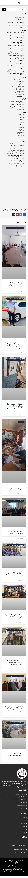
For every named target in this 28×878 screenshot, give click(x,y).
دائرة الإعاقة (20, 83)
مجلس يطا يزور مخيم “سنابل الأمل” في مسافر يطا (15, 573)
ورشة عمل (20, 19)
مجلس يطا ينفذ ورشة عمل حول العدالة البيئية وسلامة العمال (14, 616)
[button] (25, 2)
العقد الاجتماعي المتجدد (17, 102)
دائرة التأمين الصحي (18, 89)
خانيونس (21, 114)
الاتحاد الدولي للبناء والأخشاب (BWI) (14, 153)
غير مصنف (20, 15)
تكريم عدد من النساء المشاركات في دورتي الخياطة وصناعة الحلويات (15, 285)
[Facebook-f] (24, 214)
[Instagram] (13, 214)
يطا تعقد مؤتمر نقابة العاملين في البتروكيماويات (14, 754)
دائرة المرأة (20, 96)
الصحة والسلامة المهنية (17, 107)
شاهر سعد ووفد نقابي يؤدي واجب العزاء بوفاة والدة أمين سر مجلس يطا (14, 662)
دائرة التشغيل (19, 81)
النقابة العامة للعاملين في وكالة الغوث (14, 71)
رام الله (21, 117)
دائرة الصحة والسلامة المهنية (16, 79)
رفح (22, 138)
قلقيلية (21, 127)
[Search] (4, 9)
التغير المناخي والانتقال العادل (16, 101)
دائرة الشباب (20, 91)
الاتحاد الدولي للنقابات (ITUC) (16, 145)
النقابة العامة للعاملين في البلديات (15, 65)
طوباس (21, 129)
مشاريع (21, 20)
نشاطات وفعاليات (19, 24)
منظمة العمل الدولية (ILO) (16, 143)
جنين (21, 124)
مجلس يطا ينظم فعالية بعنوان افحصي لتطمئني (15, 532)
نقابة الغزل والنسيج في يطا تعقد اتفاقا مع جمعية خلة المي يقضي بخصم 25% (14, 709)
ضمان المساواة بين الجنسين (16, 106)
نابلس (21, 116)
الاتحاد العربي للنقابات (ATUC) (16, 150)
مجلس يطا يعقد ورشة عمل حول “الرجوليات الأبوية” (14, 488)
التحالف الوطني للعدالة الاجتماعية (15, 22)
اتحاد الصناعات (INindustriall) (16, 163)
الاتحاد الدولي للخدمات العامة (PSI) (15, 155)
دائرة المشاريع (19, 94)
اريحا (21, 130)
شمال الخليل (20, 132)
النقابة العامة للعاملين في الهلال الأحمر (14, 70)
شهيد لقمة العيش (19, 17)
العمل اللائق (20, 109)
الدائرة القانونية (19, 88)
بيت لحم (21, 120)
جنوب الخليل (20, 133)
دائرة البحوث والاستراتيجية (17, 92)
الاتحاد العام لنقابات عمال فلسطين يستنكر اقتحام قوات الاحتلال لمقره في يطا (15, 407)
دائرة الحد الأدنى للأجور (17, 86)
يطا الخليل (20, 135)
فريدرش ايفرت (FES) (18, 158)
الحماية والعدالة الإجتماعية (17, 104)
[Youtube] (17, 214)
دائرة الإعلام (20, 84)
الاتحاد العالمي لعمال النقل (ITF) (15, 152)
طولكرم (21, 125)
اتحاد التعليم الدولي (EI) (17, 156)
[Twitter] (20, 214)
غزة (22, 137)
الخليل (21, 119)
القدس (21, 122)
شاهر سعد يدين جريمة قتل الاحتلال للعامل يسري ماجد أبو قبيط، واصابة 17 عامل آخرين (14, 345)
